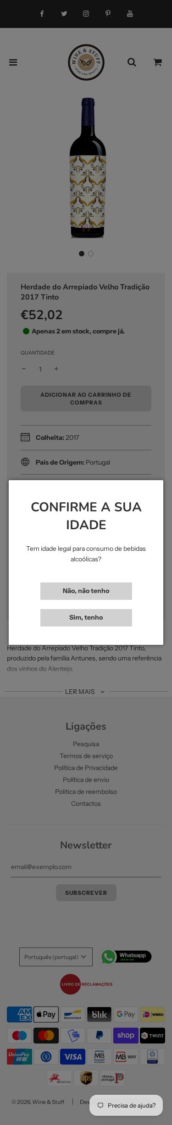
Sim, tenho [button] (86, 617)
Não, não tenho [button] (86, 591)
